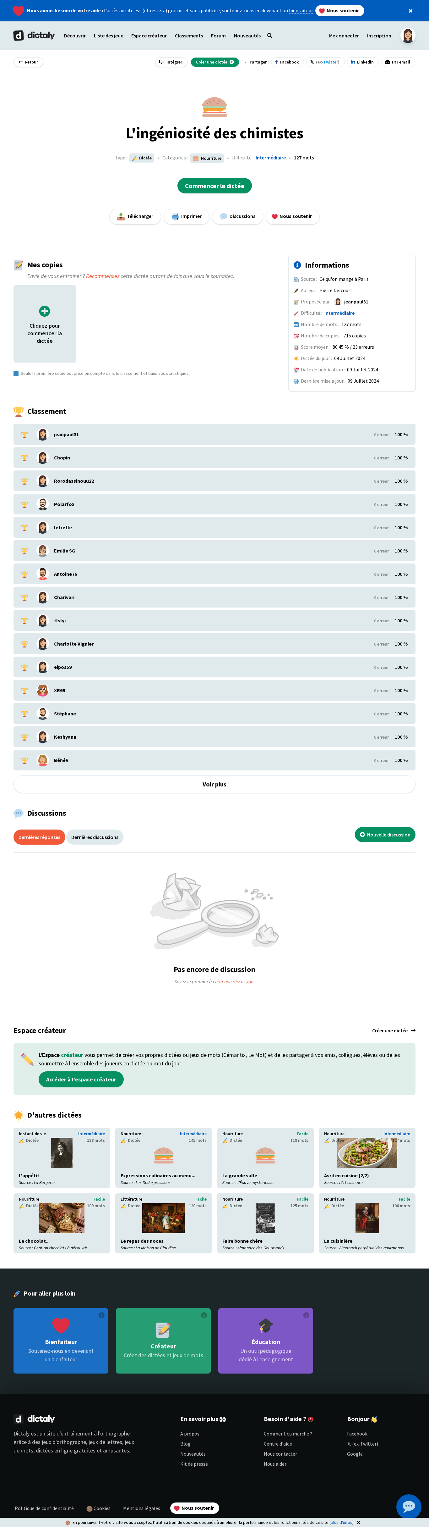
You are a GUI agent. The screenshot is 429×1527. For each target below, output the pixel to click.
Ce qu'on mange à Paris (344, 279)
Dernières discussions (94, 837)
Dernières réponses (39, 837)
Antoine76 (65, 574)
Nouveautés (193, 1454)
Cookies (102, 1508)
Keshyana (65, 737)
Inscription (379, 35)
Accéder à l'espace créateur (81, 1079)
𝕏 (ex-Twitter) (362, 1444)
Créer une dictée (390, 1030)
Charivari (64, 597)
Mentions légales (141, 1508)
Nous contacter (280, 1454)
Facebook (357, 1433)
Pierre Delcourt (335, 290)
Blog (185, 1444)
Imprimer (191, 216)
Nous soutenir (342, 10)
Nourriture (131, 1133)
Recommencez (102, 276)
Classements (189, 35)
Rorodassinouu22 (74, 481)
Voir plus (214, 784)
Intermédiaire (271, 157)
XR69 (59, 690)
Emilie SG (64, 550)
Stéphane (65, 713)
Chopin (62, 457)
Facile (302, 1133)
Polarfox (64, 504)
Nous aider (275, 1464)
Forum (218, 35)
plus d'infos (341, 1522)
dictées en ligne (54, 1450)
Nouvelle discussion (388, 834)
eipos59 (63, 667)
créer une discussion (233, 981)
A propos (189, 1433)
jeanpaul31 (356, 301)
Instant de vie (32, 1133)
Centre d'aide (278, 1444)
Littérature (131, 1199)
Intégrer (174, 62)
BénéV (61, 760)
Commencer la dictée (214, 186)
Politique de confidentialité (44, 1508)
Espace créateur (149, 35)
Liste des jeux (108, 35)
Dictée (145, 158)
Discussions (242, 216)
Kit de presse (194, 1464)
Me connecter (344, 35)
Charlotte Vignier (74, 644)
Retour (31, 62)
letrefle (63, 527)
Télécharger (139, 216)
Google (355, 1454)
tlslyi (60, 620)
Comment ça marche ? (288, 1433)
